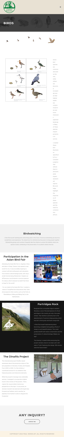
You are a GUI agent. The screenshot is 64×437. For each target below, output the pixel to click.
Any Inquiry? (32, 415)
